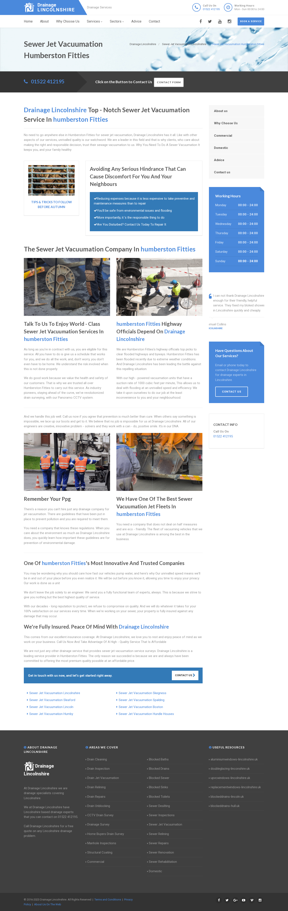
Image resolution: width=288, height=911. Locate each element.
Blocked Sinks (158, 787)
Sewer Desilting (159, 806)
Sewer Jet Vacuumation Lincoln (51, 707)
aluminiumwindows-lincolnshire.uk (234, 759)
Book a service (251, 21)
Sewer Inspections (162, 815)
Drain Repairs (96, 797)
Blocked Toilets (159, 797)
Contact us (222, 172)
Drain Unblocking (98, 806)
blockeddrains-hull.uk (225, 806)
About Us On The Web (47, 904)
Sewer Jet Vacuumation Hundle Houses (146, 714)
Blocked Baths (159, 759)
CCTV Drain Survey (100, 815)
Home (28, 21)
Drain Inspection (98, 769)
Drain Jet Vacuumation (103, 778)
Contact (154, 21)
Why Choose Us (67, 21)
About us (220, 111)
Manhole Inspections (101, 843)
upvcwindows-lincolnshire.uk (230, 778)
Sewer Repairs (159, 843)
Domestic (221, 148)
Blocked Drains (159, 769)
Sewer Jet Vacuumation (165, 824)
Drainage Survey (98, 824)
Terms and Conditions (107, 899)
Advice (136, 21)
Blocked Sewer (159, 778)
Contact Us (184, 675)
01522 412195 (211, 9)
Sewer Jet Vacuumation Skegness (142, 693)
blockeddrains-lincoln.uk (227, 797)
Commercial (223, 136)
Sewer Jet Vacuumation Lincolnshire (54, 693)
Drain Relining (96, 787)
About (44, 21)
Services (93, 21)
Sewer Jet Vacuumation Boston (141, 707)
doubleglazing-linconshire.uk (230, 769)
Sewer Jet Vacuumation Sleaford (52, 700)
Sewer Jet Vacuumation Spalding (141, 700)
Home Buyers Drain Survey (105, 834)
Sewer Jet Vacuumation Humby (51, 714)
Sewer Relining (159, 834)
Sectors (115, 21)
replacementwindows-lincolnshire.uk (236, 787)
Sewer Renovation (161, 852)
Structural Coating (99, 852)
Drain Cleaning (97, 759)
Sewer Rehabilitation (163, 862)
